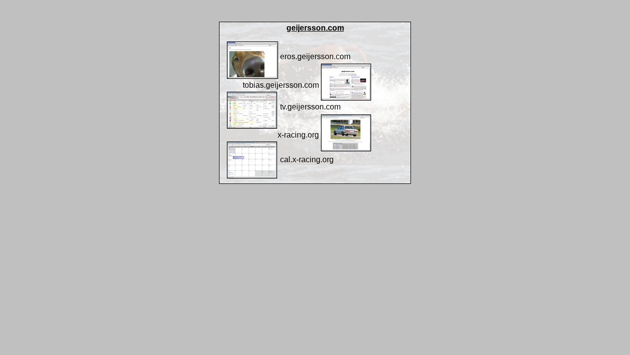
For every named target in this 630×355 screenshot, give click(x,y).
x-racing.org (298, 135)
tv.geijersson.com (310, 107)
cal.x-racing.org (307, 159)
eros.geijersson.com (315, 56)
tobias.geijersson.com (281, 85)
